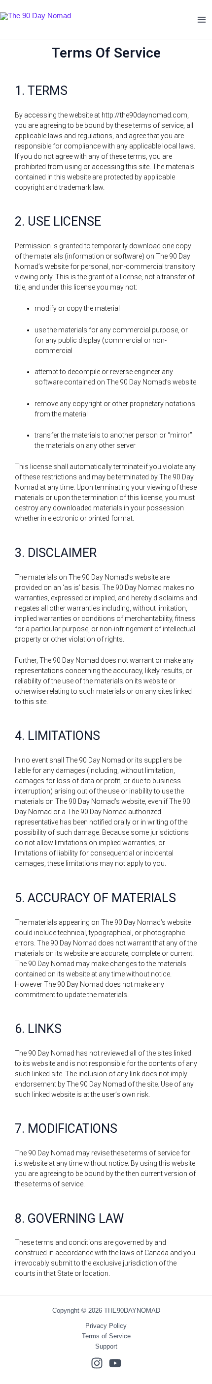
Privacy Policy (106, 1325)
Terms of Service (106, 1336)
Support (106, 1346)
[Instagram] (97, 1363)
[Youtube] (115, 1363)
